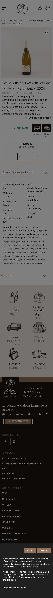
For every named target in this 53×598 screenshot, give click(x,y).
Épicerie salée (10, 510)
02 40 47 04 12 (32, 395)
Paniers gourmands (14, 533)
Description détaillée (18, 172)
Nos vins (13, 21)
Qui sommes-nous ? (14, 458)
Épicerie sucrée (11, 516)
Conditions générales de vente (21, 463)
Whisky (6, 504)
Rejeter (30, 550)
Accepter (44, 550)
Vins (5, 493)
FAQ (4, 468)
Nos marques (10, 539)
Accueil (4, 21)
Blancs (22, 21)
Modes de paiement (13, 478)
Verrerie (7, 528)
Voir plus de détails (40, 117)
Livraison (8, 473)
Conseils (8, 275)
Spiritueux (8, 498)
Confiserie (8, 522)
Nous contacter (18, 421)
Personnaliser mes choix (14, 587)
